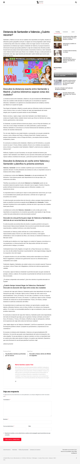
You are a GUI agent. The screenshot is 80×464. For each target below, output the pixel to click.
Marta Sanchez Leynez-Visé (24, 364)
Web (30, 426)
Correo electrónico (8, 426)
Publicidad (14, 449)
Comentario (7, 399)
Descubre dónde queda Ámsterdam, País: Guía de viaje (69, 94)
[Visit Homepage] (40, 2)
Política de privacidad (23, 449)
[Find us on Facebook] (76, 458)
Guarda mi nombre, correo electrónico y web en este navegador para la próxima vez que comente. (27, 434)
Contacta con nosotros (35, 449)
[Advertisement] (40, 16)
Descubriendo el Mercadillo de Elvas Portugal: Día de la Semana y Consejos (70, 38)
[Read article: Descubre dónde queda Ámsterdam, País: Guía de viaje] (58, 95)
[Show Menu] (4, 2)
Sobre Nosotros (7, 449)
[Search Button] (76, 2)
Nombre (6, 419)
